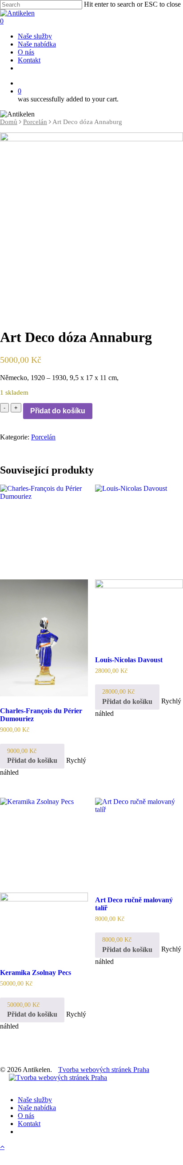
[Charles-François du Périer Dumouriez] (44, 590)
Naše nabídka (37, 1107)
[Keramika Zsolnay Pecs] (44, 878)
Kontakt (29, 1123)
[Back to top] (2, 1146)
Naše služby (35, 1099)
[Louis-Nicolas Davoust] (139, 565)
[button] (32, 756)
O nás (26, 1115)
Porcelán (35, 121)
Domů (8, 121)
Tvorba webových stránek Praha (103, 1069)
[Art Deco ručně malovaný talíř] (139, 841)
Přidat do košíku (57, 411)
